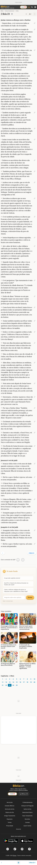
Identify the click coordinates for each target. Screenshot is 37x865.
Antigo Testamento (9, 816)
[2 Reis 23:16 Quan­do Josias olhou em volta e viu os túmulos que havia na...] (34, 262)
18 (27, 682)
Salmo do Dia (27, 809)
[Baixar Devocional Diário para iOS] (27, 841)
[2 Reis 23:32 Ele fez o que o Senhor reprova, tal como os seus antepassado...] (34, 477)
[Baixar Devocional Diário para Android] (10, 841)
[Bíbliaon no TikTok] (15, 849)
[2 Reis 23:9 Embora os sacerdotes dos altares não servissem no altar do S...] (34, 160)
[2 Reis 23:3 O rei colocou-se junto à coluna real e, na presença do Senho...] (34, 50)
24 (13, 685)
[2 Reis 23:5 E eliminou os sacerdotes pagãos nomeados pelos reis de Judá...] (34, 94)
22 (6, 685)
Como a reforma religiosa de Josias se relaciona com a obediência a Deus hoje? (16, 590)
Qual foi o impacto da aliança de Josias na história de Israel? (16, 584)
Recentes (27, 819)
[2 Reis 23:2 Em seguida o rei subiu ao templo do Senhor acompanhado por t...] (34, 29)
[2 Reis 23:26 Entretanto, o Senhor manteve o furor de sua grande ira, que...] (34, 396)
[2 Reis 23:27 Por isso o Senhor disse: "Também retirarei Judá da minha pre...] (34, 408)
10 (34, 679)
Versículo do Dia (9, 809)
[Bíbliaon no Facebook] (29, 849)
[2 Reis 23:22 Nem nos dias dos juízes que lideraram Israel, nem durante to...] (34, 343)
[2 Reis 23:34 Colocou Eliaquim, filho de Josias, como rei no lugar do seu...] (34, 499)
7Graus (14, 855)
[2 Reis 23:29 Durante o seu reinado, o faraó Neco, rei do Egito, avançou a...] (34, 432)
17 (24, 682)
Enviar (30, 597)
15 (16, 682)
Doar (23, 7)
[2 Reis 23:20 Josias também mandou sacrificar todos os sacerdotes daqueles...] (34, 320)
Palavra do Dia (10, 812)
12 (6, 682)
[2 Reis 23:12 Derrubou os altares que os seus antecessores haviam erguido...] (34, 198)
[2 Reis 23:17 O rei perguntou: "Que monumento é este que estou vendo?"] (34, 280)
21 (2, 685)
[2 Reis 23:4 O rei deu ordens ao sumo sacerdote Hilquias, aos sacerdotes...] (34, 73)
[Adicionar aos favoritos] (34, 14)
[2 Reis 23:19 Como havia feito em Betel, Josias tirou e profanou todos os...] (34, 307)
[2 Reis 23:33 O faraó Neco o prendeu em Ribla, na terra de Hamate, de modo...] (34, 483)
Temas (10, 822)
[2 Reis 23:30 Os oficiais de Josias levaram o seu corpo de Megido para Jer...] (34, 446)
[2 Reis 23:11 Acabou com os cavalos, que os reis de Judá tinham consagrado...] (34, 182)
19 (31, 682)
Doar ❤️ (12, 794)
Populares (9, 819)
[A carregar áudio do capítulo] (12, 14)
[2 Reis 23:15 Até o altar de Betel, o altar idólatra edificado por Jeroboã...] (34, 246)
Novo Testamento (27, 816)
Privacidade (9, 826)
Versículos (10, 802)
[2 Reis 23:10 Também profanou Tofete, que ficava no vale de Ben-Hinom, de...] (34, 171)
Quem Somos (27, 826)
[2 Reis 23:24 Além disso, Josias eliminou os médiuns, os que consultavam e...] (34, 362)
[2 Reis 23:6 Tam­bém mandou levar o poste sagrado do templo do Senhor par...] (34, 112)
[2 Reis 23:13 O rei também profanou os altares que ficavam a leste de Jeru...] (34, 216)
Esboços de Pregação (27, 806)
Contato (27, 822)
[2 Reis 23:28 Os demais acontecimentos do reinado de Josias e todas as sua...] (34, 421)
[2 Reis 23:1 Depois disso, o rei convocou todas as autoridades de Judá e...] (34, 23)
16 (20, 682)
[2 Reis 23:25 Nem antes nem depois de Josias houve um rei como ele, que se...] (34, 383)
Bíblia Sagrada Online (7, 8)
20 (34, 682)
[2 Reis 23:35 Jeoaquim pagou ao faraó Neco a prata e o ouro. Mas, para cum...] (34, 512)
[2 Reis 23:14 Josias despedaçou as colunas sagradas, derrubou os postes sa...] (34, 237)
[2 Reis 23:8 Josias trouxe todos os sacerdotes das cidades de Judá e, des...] (34, 139)
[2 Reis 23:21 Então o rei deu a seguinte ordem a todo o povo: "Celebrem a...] (34, 331)
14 (13, 682)
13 (9, 682)
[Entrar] (29, 7)
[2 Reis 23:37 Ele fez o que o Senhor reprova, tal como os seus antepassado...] (34, 543)
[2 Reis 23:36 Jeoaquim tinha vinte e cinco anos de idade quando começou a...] (34, 530)
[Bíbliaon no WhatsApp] (7, 849)
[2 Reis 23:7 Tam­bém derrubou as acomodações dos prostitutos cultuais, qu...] (34, 128)
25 (16, 685)
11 (2, 682)
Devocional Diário (27, 812)
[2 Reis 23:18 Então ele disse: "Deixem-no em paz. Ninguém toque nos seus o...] (34, 296)
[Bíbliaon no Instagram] (22, 849)
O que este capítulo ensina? (12, 578)
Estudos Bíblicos (9, 806)
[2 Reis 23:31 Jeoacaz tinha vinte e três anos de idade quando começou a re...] (34, 463)
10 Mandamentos (27, 802)
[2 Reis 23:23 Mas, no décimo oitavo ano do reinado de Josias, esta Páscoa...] (34, 354)
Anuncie (18, 829)
